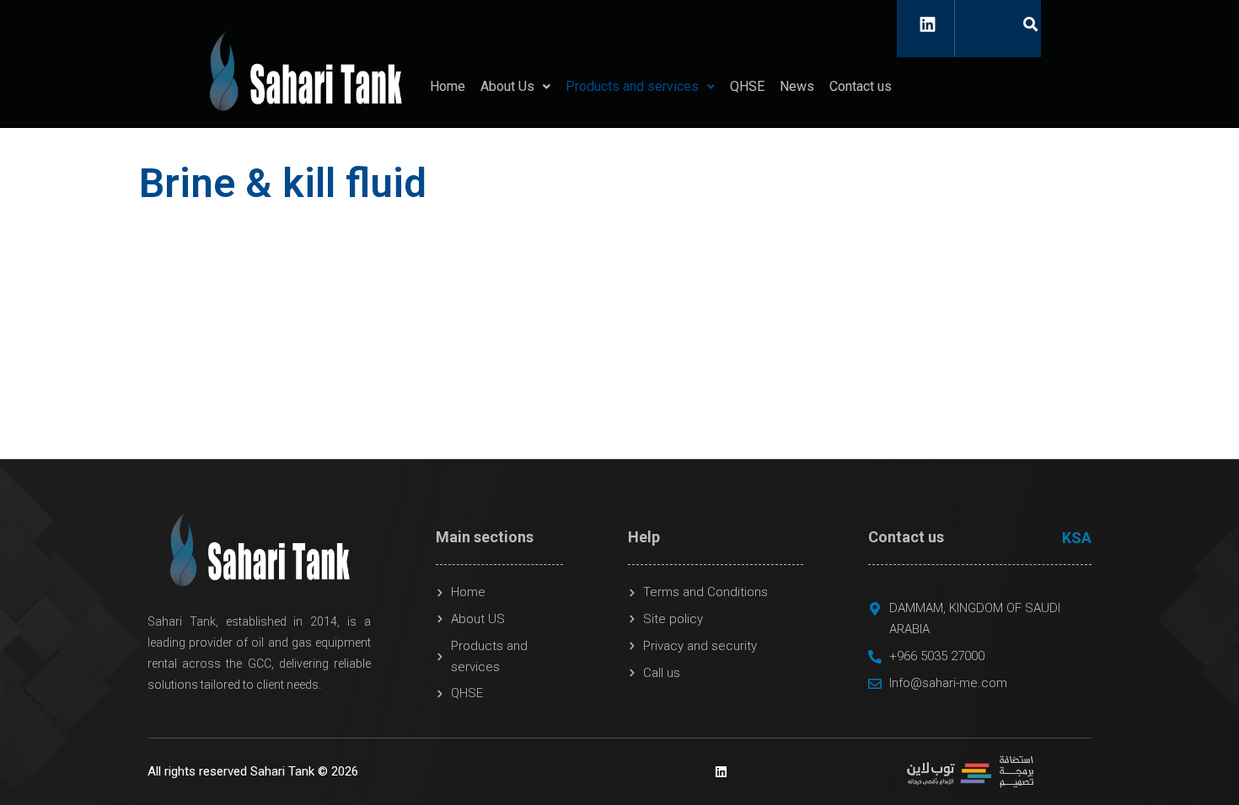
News (797, 86)
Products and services (632, 86)
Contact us (860, 86)
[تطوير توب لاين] (970, 770)
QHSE (747, 86)
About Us (507, 86)
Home (447, 86)
